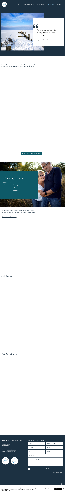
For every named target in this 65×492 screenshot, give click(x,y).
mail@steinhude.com (11, 451)
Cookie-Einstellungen (49, 488)
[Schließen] (63, 488)
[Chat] (62, 484)
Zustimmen (58, 488)
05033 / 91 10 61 (11, 450)
